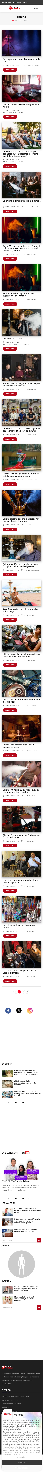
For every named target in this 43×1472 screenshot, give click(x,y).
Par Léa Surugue (29, 841)
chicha (26, 21)
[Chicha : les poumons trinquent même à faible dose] (21, 683)
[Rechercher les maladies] (39, 1240)
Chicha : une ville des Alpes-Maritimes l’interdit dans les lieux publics (21, 655)
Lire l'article (10, 70)
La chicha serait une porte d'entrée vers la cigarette (20, 971)
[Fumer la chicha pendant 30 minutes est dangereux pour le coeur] (21, 457)
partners (16, 1420)
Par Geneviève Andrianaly (15, 112)
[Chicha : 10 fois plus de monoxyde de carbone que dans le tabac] (21, 774)
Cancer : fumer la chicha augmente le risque (21, 105)
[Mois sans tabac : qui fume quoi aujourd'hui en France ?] (21, 277)
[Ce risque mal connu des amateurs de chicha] (21, 43)
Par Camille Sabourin (31, 207)
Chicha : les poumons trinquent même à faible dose (21, 700)
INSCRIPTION (6, 2)
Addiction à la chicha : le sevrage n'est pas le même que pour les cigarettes (21, 429)
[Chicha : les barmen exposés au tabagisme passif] (21, 728)
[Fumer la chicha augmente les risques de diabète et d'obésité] (21, 367)
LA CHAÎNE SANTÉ (10, 1153)
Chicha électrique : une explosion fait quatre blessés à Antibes (21, 520)
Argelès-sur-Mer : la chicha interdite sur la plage (20, 610)
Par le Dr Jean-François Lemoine (17, 344)
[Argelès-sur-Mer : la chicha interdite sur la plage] (21, 593)
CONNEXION (16, 2)
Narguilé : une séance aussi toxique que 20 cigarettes (20, 881)
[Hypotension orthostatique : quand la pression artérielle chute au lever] (7, 1212)
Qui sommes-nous (10, 1400)
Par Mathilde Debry (30, 254)
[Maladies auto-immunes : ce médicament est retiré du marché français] (7, 1094)
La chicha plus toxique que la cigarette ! (22, 201)
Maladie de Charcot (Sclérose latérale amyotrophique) (25, 1230)
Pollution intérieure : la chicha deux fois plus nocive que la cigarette (20, 565)
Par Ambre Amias (29, 435)
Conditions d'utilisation (12, 1403)
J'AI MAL (5, 1245)
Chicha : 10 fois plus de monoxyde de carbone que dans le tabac (21, 791)
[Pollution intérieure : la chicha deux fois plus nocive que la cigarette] (21, 548)
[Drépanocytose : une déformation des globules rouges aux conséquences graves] (7, 1222)
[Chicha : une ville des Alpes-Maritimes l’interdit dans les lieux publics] (21, 638)
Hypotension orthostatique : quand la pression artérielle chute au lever (27, 1210)
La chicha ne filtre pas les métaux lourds (19, 926)
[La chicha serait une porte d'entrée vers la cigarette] (21, 954)
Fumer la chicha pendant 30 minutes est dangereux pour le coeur (21, 474)
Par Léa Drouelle (29, 977)
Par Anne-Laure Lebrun (31, 570)
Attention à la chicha (13, 338)
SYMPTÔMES (8, 1281)
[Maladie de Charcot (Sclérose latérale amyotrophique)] (7, 1232)
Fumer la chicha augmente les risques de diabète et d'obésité (21, 384)
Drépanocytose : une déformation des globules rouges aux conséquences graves (27, 1221)
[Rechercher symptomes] (39, 1307)
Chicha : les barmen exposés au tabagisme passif (18, 745)
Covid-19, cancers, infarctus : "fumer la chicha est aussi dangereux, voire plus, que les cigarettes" (22, 248)
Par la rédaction (29, 525)
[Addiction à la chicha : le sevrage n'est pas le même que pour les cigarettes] (21, 412)
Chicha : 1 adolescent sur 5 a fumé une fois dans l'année (22, 836)
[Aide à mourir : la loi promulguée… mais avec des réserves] (7, 1084)
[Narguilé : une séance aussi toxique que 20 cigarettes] (21, 864)
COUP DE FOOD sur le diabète (15, 1181)
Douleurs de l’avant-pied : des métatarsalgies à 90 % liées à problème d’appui (26, 1288)
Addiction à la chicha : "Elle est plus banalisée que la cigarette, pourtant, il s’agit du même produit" (21, 153)
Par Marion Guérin (30, 751)
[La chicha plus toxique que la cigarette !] (21, 185)
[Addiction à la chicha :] (21, 135)
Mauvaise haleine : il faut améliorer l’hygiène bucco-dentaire (24, 1299)
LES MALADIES (8, 1203)
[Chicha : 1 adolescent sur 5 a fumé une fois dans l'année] (21, 819)
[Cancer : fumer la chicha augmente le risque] (21, 88)
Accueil (18, 21)
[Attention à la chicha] (21, 322)
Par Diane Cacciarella (31, 65)
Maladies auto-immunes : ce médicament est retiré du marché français (27, 1093)
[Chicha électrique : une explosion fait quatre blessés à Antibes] (21, 503)
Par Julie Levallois (29, 706)
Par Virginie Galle (29, 389)
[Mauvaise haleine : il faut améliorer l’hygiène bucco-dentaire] (7, 1300)
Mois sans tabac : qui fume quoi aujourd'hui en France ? (18, 294)
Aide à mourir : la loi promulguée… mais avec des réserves (25, 1083)
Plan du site (7, 1407)
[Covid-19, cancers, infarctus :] (21, 230)
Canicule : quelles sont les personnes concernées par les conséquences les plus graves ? (26, 1072)
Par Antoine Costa (29, 660)
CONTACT (25, 2)
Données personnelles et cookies (16, 1396)
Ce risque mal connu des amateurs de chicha (21, 60)
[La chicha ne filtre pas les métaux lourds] (21, 909)
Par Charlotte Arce (30, 480)
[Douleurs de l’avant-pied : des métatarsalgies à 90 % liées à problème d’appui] (7, 1289)
